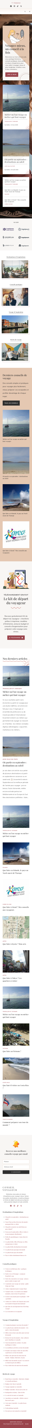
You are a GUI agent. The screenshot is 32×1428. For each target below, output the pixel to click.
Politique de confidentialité (13, 1424)
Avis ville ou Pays (10, 166)
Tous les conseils (11, 403)
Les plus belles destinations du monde (16, 1247)
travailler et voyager (11, 121)
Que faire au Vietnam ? (12, 1051)
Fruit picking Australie (11, 1408)
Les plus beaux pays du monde (14, 1252)
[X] (21, 6)
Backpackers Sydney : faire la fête (15, 1392)
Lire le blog (11, 74)
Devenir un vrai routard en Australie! (16, 1411)
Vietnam (5, 1048)
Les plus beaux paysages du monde (15, 1249)
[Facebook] (11, 6)
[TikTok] (17, 6)
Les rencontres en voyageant (13, 1311)
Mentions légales (16, 1422)
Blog (27, 1424)
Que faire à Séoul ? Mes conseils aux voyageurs (15, 200)
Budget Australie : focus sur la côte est (16, 1389)
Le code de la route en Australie (14, 1395)
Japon (4, 941)
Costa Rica (6, 1082)
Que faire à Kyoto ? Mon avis (14, 944)
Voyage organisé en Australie (13, 1387)
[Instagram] (14, 6)
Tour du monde (8, 1119)
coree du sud (9, 204)
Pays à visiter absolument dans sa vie (15, 1255)
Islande (7, 194)
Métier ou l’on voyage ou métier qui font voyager (16, 115)
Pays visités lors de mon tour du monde (16, 1365)
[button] (25, 11)
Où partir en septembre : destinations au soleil (16, 160)
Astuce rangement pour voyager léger (16, 1289)
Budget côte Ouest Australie (13, 1384)
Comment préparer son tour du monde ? (17, 1325)
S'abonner (16, 1172)
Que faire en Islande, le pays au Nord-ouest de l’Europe (15, 191)
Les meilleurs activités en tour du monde (17, 1347)
